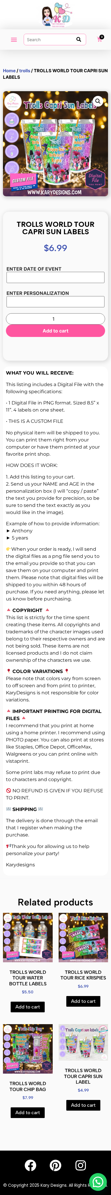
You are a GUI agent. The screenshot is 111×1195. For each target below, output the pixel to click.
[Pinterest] (55, 1165)
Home (9, 70)
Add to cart (55, 331)
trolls (24, 70)
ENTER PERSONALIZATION (38, 293)
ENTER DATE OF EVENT (34, 268)
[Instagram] (81, 1165)
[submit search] (79, 39)
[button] (14, 39)
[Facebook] (30, 1165)
